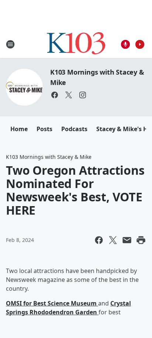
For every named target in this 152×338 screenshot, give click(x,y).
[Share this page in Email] (127, 240)
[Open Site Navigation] (10, 44)
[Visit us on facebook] (54, 95)
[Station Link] (76, 44)
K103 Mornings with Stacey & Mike (48, 156)
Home (19, 129)
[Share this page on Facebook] (99, 240)
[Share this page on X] (113, 240)
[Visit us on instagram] (82, 95)
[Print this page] (141, 240)
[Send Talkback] (125, 44)
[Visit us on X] (68, 95)
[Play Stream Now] (139, 44)
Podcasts (74, 129)
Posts (44, 129)
